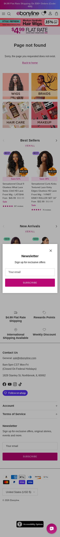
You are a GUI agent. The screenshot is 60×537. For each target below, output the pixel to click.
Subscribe (30, 282)
